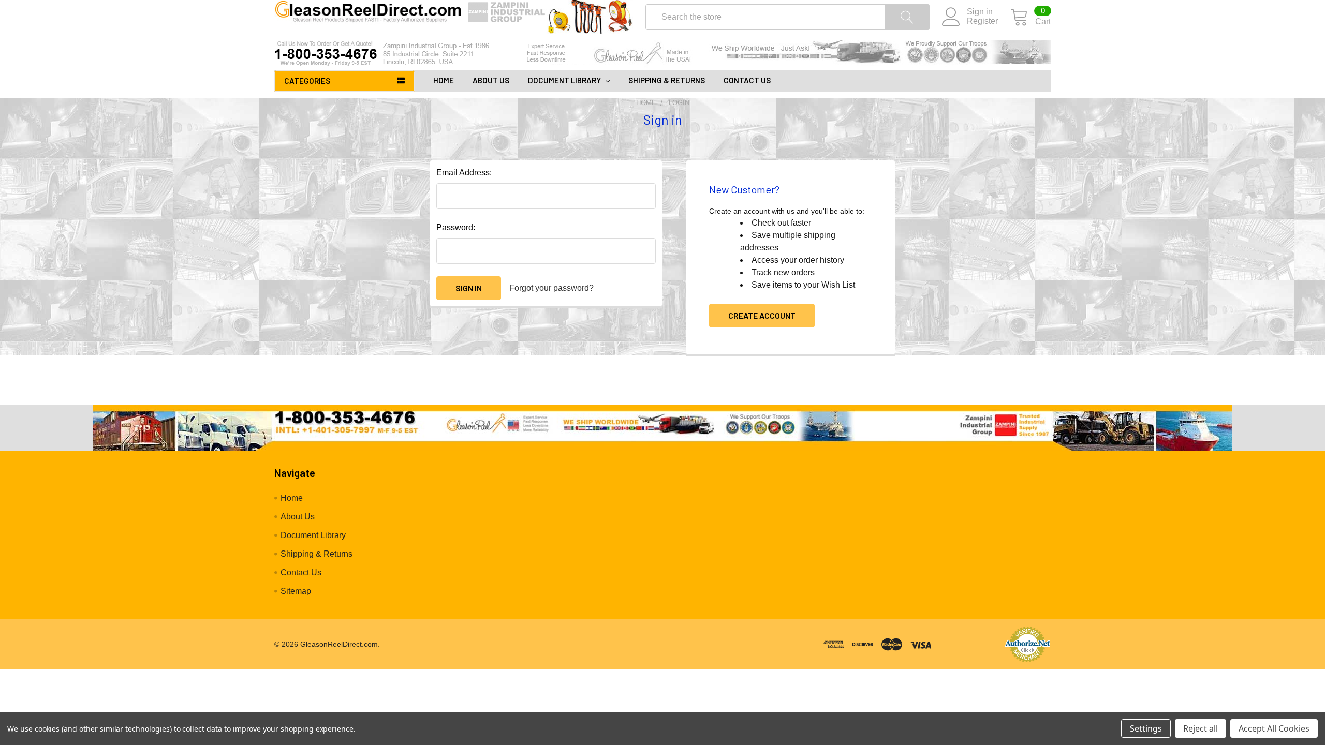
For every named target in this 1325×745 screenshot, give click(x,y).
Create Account (762, 315)
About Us (491, 80)
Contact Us (747, 80)
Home (443, 80)
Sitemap (296, 591)
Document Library (565, 80)
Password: (455, 227)
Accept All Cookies (1274, 728)
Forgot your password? (551, 288)
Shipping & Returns (666, 80)
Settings (1146, 728)
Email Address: (464, 172)
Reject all (1200, 728)
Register (982, 21)
